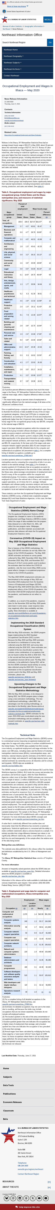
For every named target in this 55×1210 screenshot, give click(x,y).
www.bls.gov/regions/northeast (14, 120)
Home (6, 1068)
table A (40, 186)
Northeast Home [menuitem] (11, 50)
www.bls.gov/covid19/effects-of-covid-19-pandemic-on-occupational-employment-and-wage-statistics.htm (27, 615)
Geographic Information (34, 26)
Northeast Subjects (12, 63)
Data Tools (8, 1085)
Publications (9, 1093)
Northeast (6, 29)
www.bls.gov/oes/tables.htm (12, 766)
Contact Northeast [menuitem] (11, 75)
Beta (5, 1119)
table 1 (36, 451)
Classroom (8, 1110)
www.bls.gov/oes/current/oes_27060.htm (17, 455)
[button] (49, 1182)
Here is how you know (16, 6)
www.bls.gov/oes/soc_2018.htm (20, 677)
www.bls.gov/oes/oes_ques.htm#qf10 (22, 680)
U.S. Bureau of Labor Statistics (22, 19)
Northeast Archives (12, 69)
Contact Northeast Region (28, 1174)
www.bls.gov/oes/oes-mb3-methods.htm (26, 722)
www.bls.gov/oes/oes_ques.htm (22, 871)
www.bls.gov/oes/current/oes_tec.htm (30, 819)
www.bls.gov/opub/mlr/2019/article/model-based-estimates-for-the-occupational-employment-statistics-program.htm (26, 711)
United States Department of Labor (18, 11)
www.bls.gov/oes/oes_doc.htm (13, 876)
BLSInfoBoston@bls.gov (12, 118)
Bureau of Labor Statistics (12, 26)
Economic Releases (12, 1102)
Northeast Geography (13, 56)
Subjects (7, 1077)
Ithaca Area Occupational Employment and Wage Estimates (22, 135)
